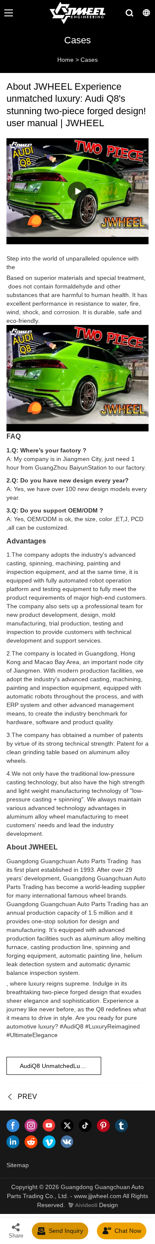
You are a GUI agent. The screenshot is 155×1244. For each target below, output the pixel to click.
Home (65, 59)
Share (16, 1235)
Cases (89, 59)
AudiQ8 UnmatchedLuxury (56, 1065)
